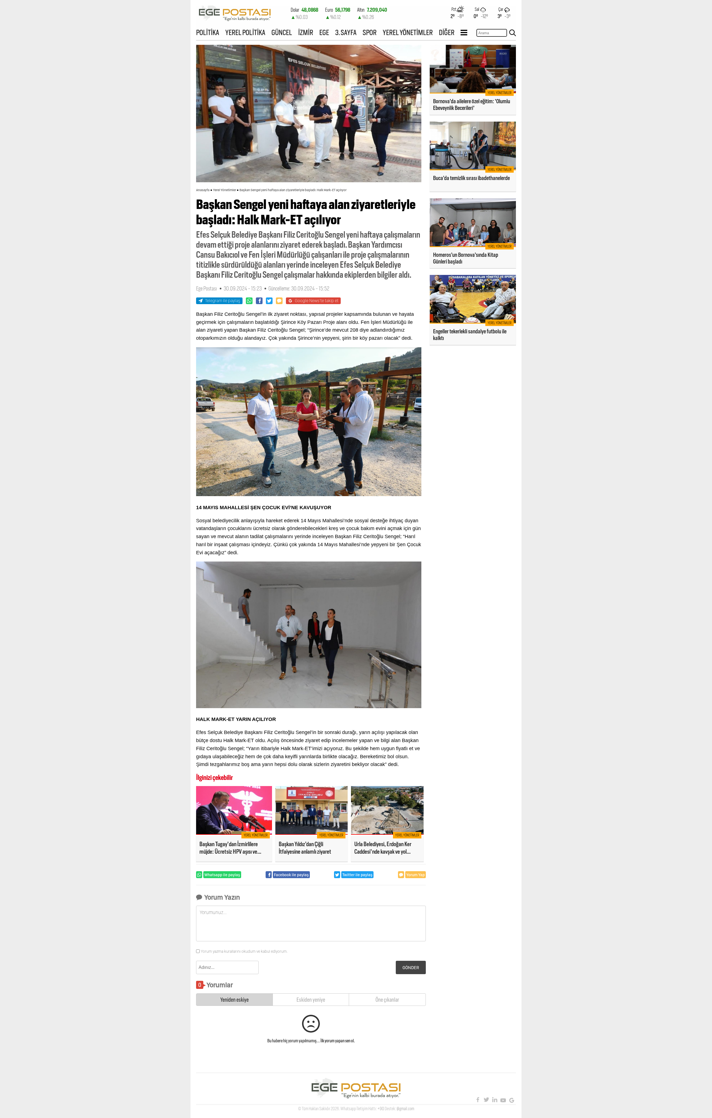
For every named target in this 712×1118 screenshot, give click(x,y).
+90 (381, 1108)
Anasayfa (202, 190)
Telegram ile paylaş (222, 300)
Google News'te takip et (316, 300)
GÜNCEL (281, 32)
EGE (324, 32)
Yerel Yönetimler (224, 190)
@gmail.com (405, 1108)
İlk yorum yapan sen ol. (337, 1040)
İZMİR (305, 32)
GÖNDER (410, 967)
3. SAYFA (346, 32)
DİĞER (446, 32)
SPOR (370, 32)
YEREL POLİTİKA (245, 32)
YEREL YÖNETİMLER (408, 32)
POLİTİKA (207, 32)
